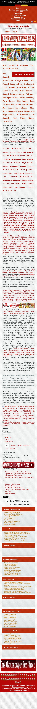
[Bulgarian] (14, 675)
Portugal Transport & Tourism (13, 641)
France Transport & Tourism (13, 637)
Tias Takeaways (9, 520)
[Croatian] (21, 675)
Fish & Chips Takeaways (11, 571)
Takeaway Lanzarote (18, 26)
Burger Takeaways (9, 569)
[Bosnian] (12, 675)
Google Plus (9, 441)
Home (18, 7)
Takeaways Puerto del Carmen (13, 514)
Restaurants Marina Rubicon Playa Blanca (19, 477)
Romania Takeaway (10, 614)
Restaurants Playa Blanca (14, 476)
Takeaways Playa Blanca (12, 512)
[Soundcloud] (17, 550)
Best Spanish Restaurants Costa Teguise (20, 272)
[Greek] (2, 679)
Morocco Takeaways (10, 623)
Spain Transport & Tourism (12, 638)
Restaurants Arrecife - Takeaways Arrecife (17, 592)
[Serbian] (31, 679)
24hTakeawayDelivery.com (11, 685)
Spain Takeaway (9, 620)
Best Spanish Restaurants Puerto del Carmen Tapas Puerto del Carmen (18, 270)
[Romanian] (25, 679)
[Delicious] (30, 550)
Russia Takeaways (10, 625)
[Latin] (10, 679)
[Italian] (8, 679)
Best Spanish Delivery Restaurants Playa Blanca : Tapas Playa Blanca (18, 312)
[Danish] (25, 675)
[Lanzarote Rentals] (18, 40)
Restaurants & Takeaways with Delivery (16, 532)
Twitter (7, 439)
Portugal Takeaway (10, 616)
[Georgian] (33, 675)
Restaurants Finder (18, 18)
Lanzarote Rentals (9, 634)
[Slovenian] (33, 679)
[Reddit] (7, 553)
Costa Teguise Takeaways (12, 515)
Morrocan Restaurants (11, 564)
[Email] (14, 553)
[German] (35, 675)
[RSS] (17, 553)
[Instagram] (20, 550)
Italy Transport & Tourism (12, 640)
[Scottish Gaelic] (29, 679)
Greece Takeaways (10, 617)
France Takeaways (10, 619)
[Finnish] (29, 675)
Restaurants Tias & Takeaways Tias (15, 591)
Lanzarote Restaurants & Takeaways (15, 536)
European (8, 491)
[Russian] (27, 679)
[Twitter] (7, 550)
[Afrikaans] (4, 675)
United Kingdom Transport (12, 643)
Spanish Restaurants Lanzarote (14, 590)
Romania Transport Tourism (12, 635)
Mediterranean (10, 493)
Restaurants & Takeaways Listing (14, 538)
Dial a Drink (18, 11)
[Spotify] (20, 553)
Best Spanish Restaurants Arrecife (25, 276)
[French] (31, 675)
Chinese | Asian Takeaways (12, 570)
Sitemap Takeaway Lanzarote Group (15, 541)
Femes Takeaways (10, 524)
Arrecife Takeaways (10, 517)
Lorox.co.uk (23, 688)
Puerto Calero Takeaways (12, 521)
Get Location (10, 448)
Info (7, 445)
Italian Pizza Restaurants (12, 567)
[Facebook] (4, 550)
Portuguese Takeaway (11, 574)
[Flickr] (24, 553)
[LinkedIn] (27, 550)
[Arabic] (8, 675)
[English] (2, 675)
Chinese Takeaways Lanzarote (13, 582)
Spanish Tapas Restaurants (12, 573)
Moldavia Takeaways (10, 622)
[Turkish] (18, 682)
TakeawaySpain (25, 685)
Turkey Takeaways (10, 626)
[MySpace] (27, 553)
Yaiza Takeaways (9, 518)
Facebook (8, 437)
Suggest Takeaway (18, 14)
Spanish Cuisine (10, 486)
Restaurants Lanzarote (18, 9)
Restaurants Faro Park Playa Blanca (17, 472)
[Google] (11, 550)
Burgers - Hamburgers (12, 484)
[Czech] (23, 675)
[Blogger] (4, 553)
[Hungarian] (4, 679)
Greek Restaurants (10, 566)
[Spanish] (35, 679)
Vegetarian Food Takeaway (14, 488)
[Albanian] (6, 675)
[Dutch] (27, 675)
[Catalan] (16, 675)
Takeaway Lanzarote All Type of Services (17, 533)
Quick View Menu (24, 445)
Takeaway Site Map (10, 539)
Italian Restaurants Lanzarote (13, 588)
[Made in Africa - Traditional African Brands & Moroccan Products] (18, 54)
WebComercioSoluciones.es (10, 688)
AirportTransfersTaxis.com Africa (18, 690)
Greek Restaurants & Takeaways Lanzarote (18, 587)
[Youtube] (14, 550)
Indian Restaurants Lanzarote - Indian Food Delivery (17, 584)
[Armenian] (10, 675)
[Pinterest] (24, 550)
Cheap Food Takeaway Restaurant (17, 490)
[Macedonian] (12, 679)
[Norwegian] (16, 679)
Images (13, 445)
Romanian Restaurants (11, 563)
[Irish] (6, 679)
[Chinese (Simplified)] (19, 675)
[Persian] (18, 679)
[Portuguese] (23, 679)
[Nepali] (14, 679)
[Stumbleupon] (11, 553)
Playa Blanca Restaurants (12, 535)
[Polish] (21, 679)
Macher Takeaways (10, 523)
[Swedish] (16, 682)
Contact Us (18, 16)
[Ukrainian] (21, 682)
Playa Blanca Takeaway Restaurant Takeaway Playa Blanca (18, 140)
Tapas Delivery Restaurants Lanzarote (18, 474)
